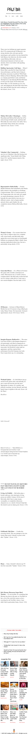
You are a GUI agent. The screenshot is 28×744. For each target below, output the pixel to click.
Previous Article (11, 630)
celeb (17, 16)
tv (9, 16)
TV (10, 27)
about (21, 16)
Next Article (18, 630)
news (13, 16)
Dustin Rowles (6, 27)
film (6, 16)
